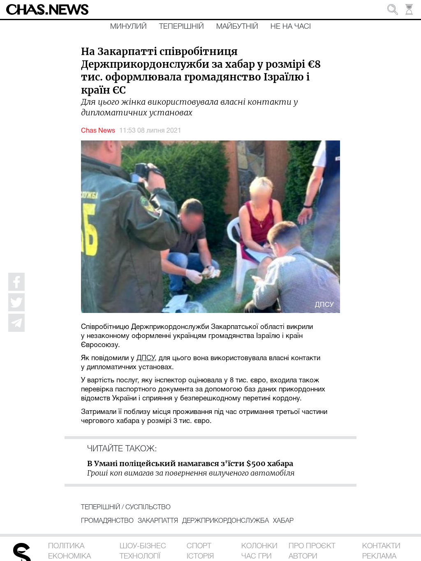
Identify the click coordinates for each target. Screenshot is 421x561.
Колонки (259, 546)
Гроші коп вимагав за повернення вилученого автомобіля (191, 473)
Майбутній (237, 26)
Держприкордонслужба (225, 521)
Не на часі (291, 26)
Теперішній (181, 26)
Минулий (128, 26)
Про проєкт (312, 546)
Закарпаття (158, 521)
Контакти (381, 546)
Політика (66, 546)
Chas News (98, 131)
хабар (283, 521)
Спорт (199, 546)
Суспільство (148, 507)
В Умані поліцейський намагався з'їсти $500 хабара (190, 463)
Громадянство (107, 521)
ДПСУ (145, 358)
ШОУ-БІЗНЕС (143, 546)
